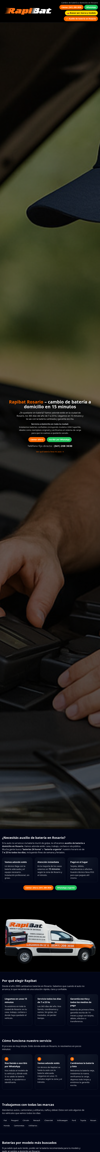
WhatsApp (91, 7)
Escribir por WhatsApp (59, 439)
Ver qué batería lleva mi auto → (50, 451)
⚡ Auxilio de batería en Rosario (81, 18)
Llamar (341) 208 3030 (71, 7)
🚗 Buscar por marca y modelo (81, 13)
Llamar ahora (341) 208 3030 (38, 887)
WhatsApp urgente (66, 887)
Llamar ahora (36, 439)
